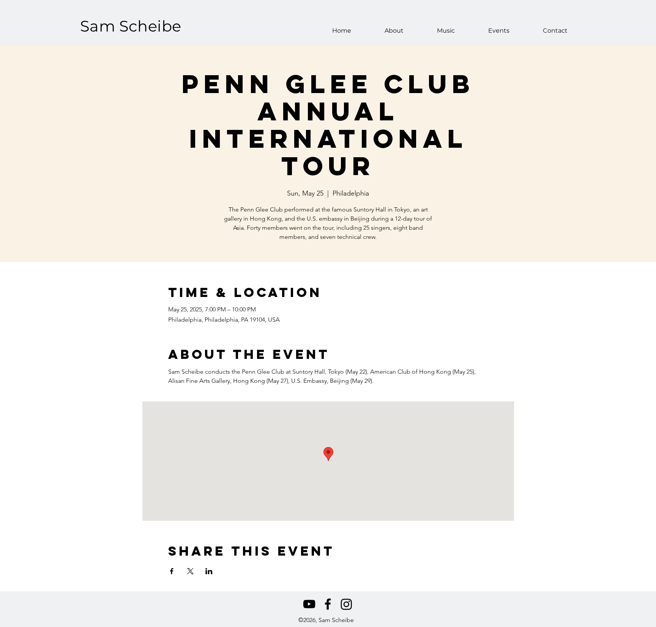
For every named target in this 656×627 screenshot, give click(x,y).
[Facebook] (327, 604)
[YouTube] (309, 604)
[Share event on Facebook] (171, 571)
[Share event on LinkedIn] (209, 571)
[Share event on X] (190, 571)
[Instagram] (346, 604)
